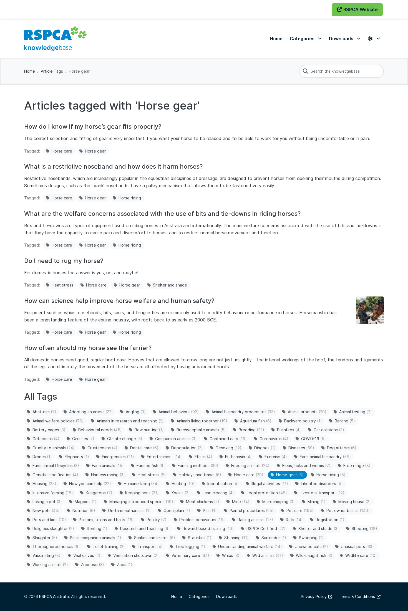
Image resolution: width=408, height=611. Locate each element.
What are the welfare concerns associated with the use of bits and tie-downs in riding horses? (162, 213)
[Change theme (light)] (374, 39)
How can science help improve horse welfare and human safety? (119, 300)
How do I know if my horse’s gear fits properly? (92, 126)
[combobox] (341, 71)
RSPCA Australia (54, 596)
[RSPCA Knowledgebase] (55, 38)
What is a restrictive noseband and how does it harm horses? (113, 166)
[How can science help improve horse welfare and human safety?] (370, 310)
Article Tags (52, 71)
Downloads (226, 596)
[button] (305, 39)
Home (29, 71)
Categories (199, 596)
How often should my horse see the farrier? (88, 347)
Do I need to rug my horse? (63, 260)
